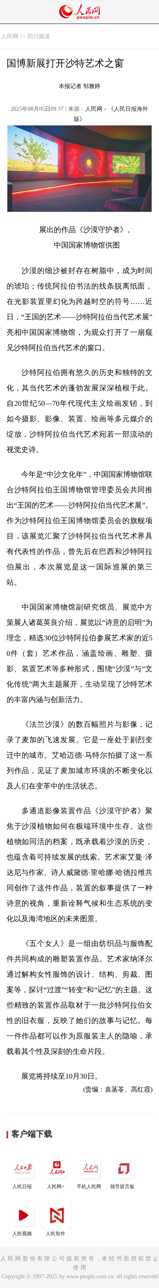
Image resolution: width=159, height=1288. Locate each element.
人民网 (9, 36)
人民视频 (22, 1233)
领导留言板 (122, 1186)
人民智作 (55, 1233)
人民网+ (55, 1186)
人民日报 (22, 1186)
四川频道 (38, 36)
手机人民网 (89, 1186)
